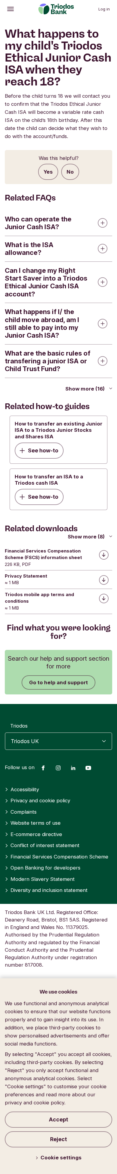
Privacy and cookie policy (40, 800)
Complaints (23, 812)
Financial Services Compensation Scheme (59, 857)
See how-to (43, 450)
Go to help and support (58, 682)
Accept (58, 1119)
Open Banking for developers (45, 868)
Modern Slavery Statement (42, 879)
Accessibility (24, 789)
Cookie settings (61, 1158)
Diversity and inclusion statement (49, 890)
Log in (104, 9)
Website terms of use (35, 823)
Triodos (19, 726)
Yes (48, 172)
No (70, 172)
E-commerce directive (36, 834)
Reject (58, 1139)
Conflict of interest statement (45, 845)
